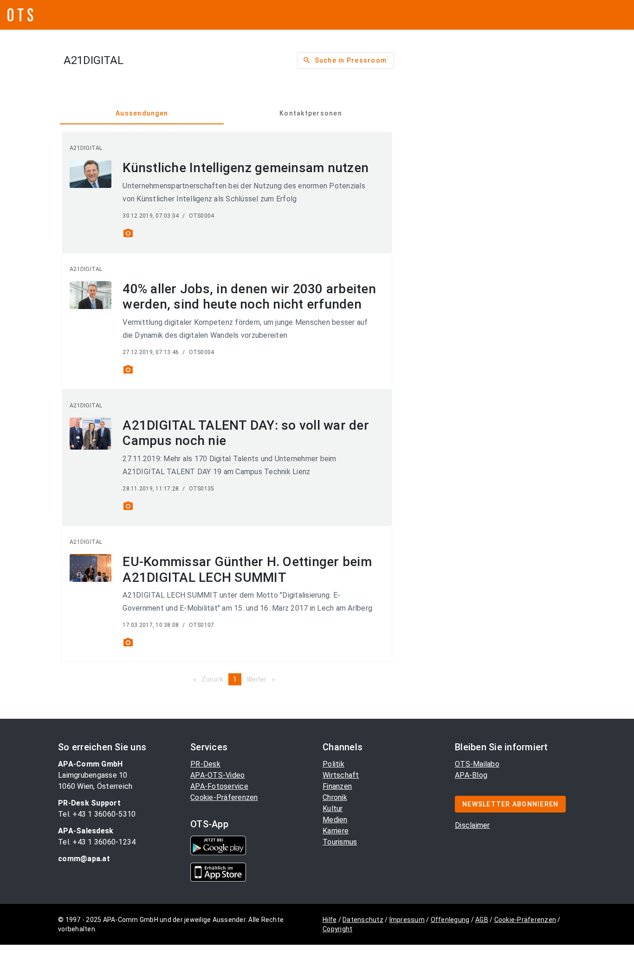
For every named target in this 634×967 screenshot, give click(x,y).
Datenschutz (363, 919)
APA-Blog (471, 775)
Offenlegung (450, 919)
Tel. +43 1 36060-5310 (97, 814)
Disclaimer (472, 825)
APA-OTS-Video (217, 775)
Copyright (337, 929)
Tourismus (340, 842)
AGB (481, 919)
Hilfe (329, 919)
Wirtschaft (341, 775)
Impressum (407, 919)
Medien (335, 819)
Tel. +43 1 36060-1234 (97, 842)
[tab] (142, 113)
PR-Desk (205, 764)
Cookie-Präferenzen (224, 797)
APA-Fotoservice (219, 786)
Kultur (333, 808)
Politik (333, 764)
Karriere (336, 830)
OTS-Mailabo (477, 764)
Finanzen (337, 786)
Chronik (335, 797)
